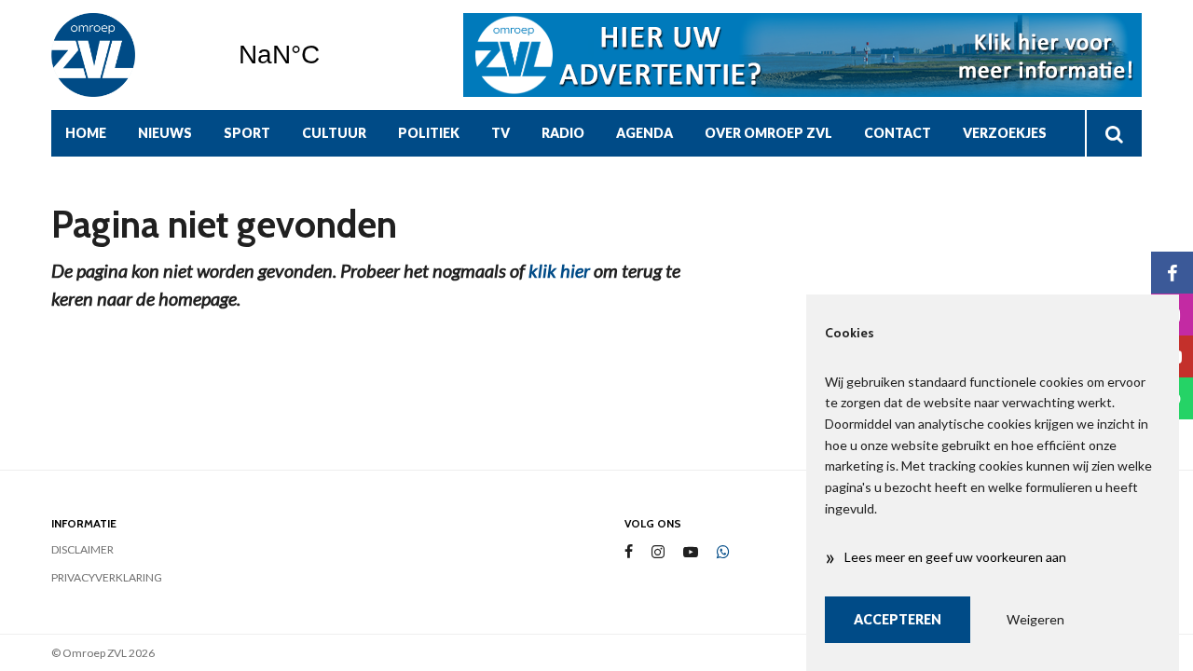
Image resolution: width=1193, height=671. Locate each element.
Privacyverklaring (106, 577)
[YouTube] (690, 552)
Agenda (644, 133)
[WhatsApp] (723, 553)
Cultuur (334, 133)
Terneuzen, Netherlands (327, 55)
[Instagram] (658, 552)
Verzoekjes (1005, 133)
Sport (247, 133)
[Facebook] (628, 552)
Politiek (428, 133)
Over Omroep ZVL (768, 133)
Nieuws (165, 133)
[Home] (130, 55)
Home (85, 133)
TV (500, 133)
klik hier (559, 270)
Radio (563, 133)
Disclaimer (82, 549)
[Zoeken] (1113, 133)
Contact (897, 133)
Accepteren (897, 619)
